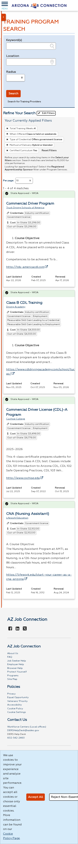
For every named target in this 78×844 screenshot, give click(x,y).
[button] (4, 5)
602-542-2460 (16, 738)
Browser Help (15, 668)
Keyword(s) (14, 40)
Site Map (12, 679)
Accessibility (14, 705)
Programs (13, 675)
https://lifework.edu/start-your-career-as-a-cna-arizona (39, 577)
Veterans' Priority (17, 701)
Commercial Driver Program (30, 203)
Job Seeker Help (16, 661)
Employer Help (15, 664)
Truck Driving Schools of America (25, 208)
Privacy (11, 694)
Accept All (35, 797)
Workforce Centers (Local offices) (26, 727)
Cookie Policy (15, 708)
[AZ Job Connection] (39, 5)
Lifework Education (17, 518)
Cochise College (15, 419)
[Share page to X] (25, 629)
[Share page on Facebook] (10, 629)
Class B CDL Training (24, 302)
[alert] (39, 194)
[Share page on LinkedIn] (18, 629)
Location (12, 56)
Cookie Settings (16, 712)
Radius (11, 72)
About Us (12, 653)
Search (13, 93)
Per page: (8, 180)
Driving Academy (15, 307)
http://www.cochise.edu (23, 478)
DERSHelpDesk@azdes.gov (23, 730)
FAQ (9, 657)
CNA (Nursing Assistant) (27, 514)
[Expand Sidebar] (3, 17)
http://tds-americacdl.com (25, 267)
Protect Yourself (17, 672)
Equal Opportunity (18, 697)
